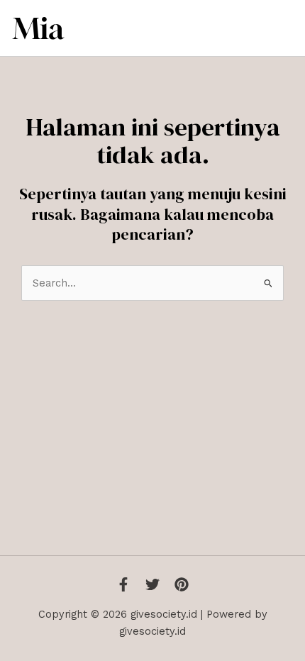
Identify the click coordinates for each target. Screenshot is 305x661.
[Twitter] (152, 584)
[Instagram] (181, 584)
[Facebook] (123, 584)
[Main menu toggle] (278, 28)
